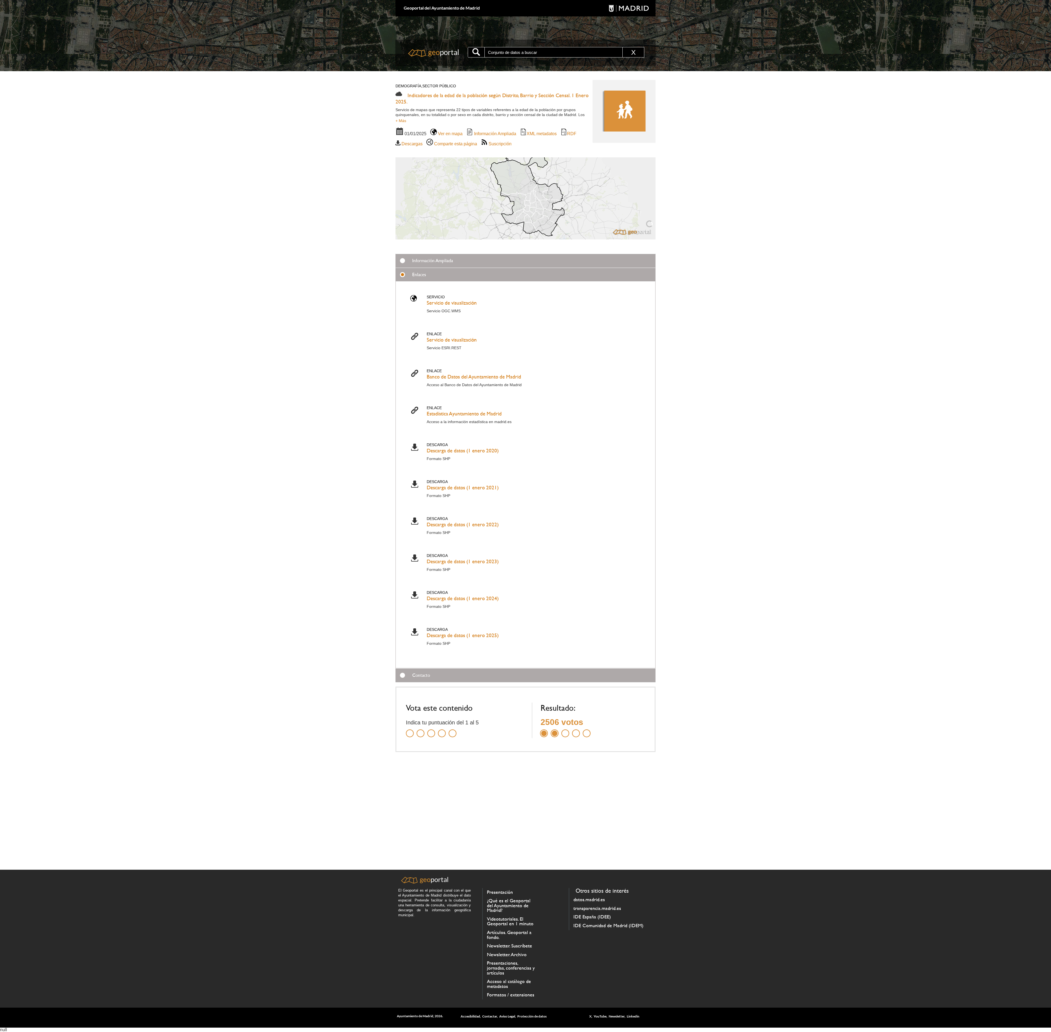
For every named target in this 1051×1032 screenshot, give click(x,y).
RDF (571, 133)
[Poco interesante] (420, 730)
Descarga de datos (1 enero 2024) (463, 598)
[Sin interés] (410, 730)
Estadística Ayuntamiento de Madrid (464, 414)
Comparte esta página (455, 143)
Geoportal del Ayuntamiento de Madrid (442, 7)
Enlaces (419, 274)
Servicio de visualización (452, 303)
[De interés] (431, 730)
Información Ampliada (494, 133)
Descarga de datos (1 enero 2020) (463, 450)
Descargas (411, 143)
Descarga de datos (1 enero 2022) (463, 524)
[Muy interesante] (442, 730)
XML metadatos (542, 133)
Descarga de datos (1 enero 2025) (463, 635)
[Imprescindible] (452, 730)
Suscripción (499, 143)
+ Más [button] (400, 120)
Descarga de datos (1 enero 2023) (463, 561)
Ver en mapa (450, 133)
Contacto (421, 675)
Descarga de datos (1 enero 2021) (463, 487)
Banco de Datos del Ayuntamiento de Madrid (474, 377)
